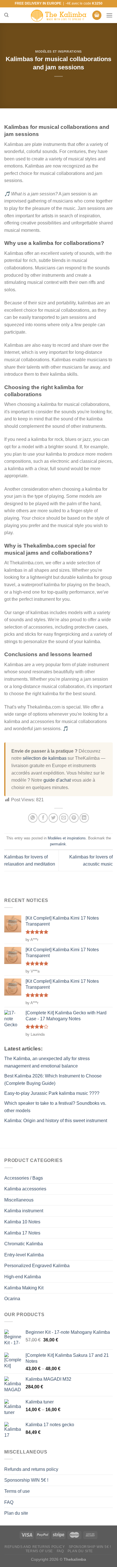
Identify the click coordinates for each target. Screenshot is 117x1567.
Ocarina (12, 1298)
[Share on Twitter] (53, 818)
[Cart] (96, 15)
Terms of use (17, 1491)
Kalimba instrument (23, 1210)
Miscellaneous (19, 1200)
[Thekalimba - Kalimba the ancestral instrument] (58, 15)
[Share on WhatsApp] (32, 818)
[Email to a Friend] (63, 818)
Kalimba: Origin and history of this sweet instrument (55, 1120)
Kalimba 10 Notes (22, 1221)
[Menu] (109, 15)
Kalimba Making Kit (23, 1287)
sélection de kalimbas (44, 758)
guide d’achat (57, 780)
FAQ (8, 1502)
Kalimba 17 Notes (22, 1233)
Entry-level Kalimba (24, 1254)
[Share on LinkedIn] (84, 818)
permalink (58, 844)
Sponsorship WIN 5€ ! (26, 1480)
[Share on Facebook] (43, 818)
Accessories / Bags (23, 1178)
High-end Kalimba (22, 1276)
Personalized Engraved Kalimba (37, 1265)
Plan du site (16, 1513)
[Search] (6, 15)
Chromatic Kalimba (23, 1243)
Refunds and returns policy (31, 1469)
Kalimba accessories (25, 1188)
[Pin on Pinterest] (74, 818)
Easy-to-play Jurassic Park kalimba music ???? (51, 1093)
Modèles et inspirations (58, 51)
